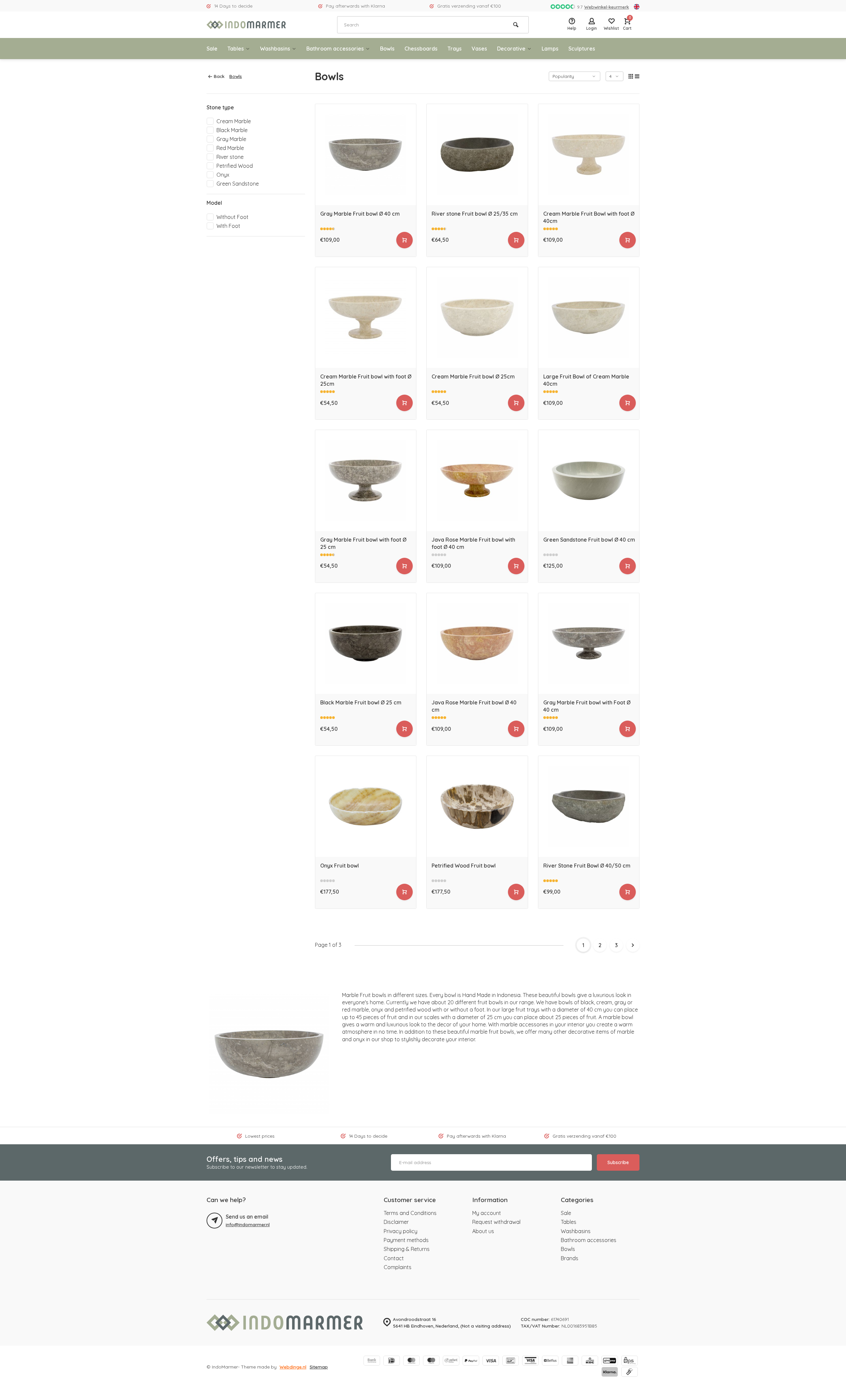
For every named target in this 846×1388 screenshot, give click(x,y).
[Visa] (490, 1361)
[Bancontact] (510, 1361)
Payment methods (406, 1240)
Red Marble (230, 148)
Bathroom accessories (335, 48)
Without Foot (232, 217)
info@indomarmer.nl (248, 1224)
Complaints (397, 1267)
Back (219, 76)
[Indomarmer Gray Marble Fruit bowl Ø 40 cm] (365, 154)
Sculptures (581, 48)
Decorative (511, 48)
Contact (394, 1258)
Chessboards (421, 48)
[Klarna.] (609, 1372)
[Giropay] (609, 1361)
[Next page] (632, 945)
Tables (235, 48)
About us (483, 1231)
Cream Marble (233, 121)
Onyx (222, 174)
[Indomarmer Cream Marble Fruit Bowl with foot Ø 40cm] (588, 154)
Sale (212, 48)
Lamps (550, 48)
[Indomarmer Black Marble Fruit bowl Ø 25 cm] (365, 643)
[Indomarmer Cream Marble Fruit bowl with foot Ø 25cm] (365, 317)
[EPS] (629, 1361)
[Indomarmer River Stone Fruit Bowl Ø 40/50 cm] (588, 806)
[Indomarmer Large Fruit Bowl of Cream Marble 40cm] (588, 317)
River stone (230, 157)
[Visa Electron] (530, 1361)
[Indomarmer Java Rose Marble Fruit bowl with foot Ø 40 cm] (477, 480)
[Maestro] (431, 1361)
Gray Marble (231, 139)
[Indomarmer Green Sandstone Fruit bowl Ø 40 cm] (588, 480)
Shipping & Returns (407, 1249)
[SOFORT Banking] (451, 1361)
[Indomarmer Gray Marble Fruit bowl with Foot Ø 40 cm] (588, 643)
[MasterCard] (411, 1361)
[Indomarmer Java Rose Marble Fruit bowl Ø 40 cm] (477, 643)
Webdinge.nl (293, 1367)
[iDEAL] (391, 1361)
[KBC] (590, 1361)
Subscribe (618, 1162)
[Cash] (629, 1372)
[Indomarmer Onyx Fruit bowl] (365, 806)
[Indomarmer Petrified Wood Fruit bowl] (477, 806)
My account (486, 1213)
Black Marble (232, 130)
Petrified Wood (234, 165)
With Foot (228, 226)
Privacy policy (400, 1231)
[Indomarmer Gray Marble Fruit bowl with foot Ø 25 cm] (365, 480)
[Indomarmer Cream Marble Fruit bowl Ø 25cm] (477, 317)
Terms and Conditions (410, 1213)
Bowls (387, 48)
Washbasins (275, 48)
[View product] (404, 240)
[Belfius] (550, 1361)
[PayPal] (471, 1361)
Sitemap (319, 1367)
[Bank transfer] (372, 1361)
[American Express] (570, 1361)
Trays (454, 48)
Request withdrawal (496, 1222)
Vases (479, 48)
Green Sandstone (237, 183)
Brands (569, 1258)
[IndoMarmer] (246, 25)
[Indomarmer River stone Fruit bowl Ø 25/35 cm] (477, 154)
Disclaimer (396, 1222)
